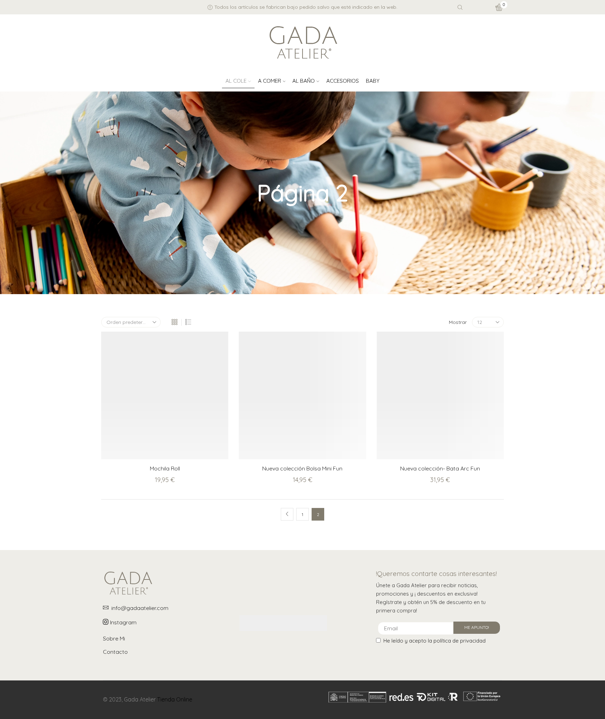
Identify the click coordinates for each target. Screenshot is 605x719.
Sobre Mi (114, 638)
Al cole (235, 80)
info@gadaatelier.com (139, 607)
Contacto (115, 651)
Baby (373, 80)
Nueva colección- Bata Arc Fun (440, 468)
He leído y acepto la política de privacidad (434, 640)
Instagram (123, 622)
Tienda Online (174, 699)
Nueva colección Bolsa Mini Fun (302, 468)
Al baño (303, 80)
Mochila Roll (165, 468)
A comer (269, 80)
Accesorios (342, 80)
